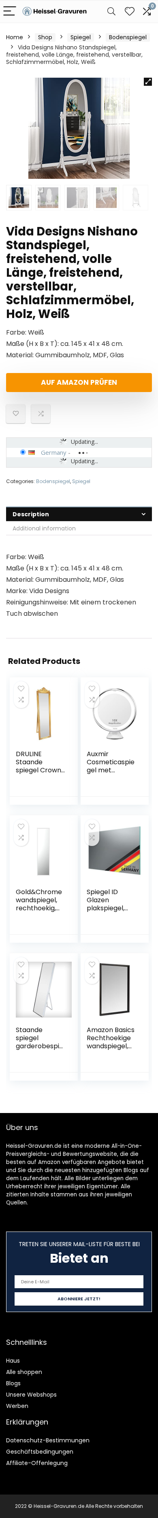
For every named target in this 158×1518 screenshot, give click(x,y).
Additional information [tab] (44, 528)
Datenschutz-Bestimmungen (48, 1440)
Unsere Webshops (31, 1395)
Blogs (13, 1383)
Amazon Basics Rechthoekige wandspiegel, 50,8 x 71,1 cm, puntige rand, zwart (111, 1050)
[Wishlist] (130, 11)
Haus (13, 1361)
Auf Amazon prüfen (79, 382)
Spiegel (80, 37)
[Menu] (9, 11)
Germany (53, 452)
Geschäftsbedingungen (39, 1452)
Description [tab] (31, 514)
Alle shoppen (24, 1372)
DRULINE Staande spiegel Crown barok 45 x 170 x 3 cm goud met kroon (39, 774)
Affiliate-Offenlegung (37, 1463)
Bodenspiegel (128, 37)
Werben (17, 1406)
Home (14, 37)
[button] (148, 82)
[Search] (111, 11)
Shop (45, 37)
